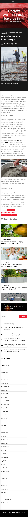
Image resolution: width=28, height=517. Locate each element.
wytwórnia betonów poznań (9, 215)
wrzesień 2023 (5, 415)
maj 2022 (3, 453)
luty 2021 (3, 492)
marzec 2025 (4, 383)
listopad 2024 (4, 390)
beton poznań (11, 210)
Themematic (16, 514)
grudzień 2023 (5, 404)
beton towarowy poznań (8, 212)
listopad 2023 (4, 408)
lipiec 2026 (4, 362)
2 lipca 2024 (6, 285)
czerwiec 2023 (5, 422)
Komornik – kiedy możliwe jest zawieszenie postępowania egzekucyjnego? (15, 333)
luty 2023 (3, 436)
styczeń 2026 (4, 379)
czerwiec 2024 (5, 400)
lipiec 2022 (4, 450)
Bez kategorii (4, 502)
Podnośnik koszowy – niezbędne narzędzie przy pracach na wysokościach (15, 350)
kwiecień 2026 (5, 369)
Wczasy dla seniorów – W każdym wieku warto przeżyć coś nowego (14, 345)
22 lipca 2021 (6, 262)
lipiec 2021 (4, 475)
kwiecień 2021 (5, 485)
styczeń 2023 (4, 439)
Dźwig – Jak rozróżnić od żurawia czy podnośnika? (13, 328)
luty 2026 (3, 376)
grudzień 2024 (5, 386)
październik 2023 (5, 411)
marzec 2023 (4, 432)
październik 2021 (5, 468)
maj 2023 (3, 425)
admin (15, 43)
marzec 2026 (4, 372)
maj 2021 (3, 482)
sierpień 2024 (4, 393)
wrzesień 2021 (5, 471)
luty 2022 (3, 461)
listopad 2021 (4, 464)
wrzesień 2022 (5, 446)
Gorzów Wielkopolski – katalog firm (14, 15)
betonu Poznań (5, 121)
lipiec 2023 (4, 418)
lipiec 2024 (4, 397)
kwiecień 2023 (5, 429)
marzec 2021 (4, 489)
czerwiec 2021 (5, 478)
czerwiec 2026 (5, 365)
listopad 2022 (4, 443)
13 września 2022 (7, 239)
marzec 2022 (4, 457)
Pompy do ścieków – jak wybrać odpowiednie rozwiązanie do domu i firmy (15, 339)
